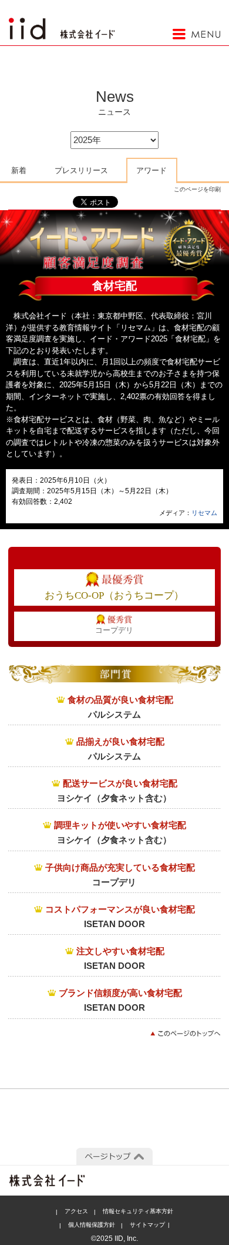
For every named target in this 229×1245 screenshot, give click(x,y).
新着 (18, 170)
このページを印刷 (197, 189)
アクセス (76, 1211)
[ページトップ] (114, 1157)
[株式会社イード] (61, 23)
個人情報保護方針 (91, 1224)
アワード (151, 170)
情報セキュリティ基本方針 (138, 1211)
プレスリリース (81, 170)
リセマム (204, 512)
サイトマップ (147, 1224)
